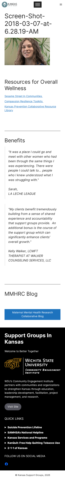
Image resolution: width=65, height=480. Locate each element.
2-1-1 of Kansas (18, 448)
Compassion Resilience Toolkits (24, 101)
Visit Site (13, 406)
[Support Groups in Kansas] (9, 4)
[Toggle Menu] (37, 4)
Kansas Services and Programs (27, 437)
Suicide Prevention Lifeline (25, 427)
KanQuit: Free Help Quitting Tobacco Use (34, 442)
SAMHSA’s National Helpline (25, 432)
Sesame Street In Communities (24, 96)
